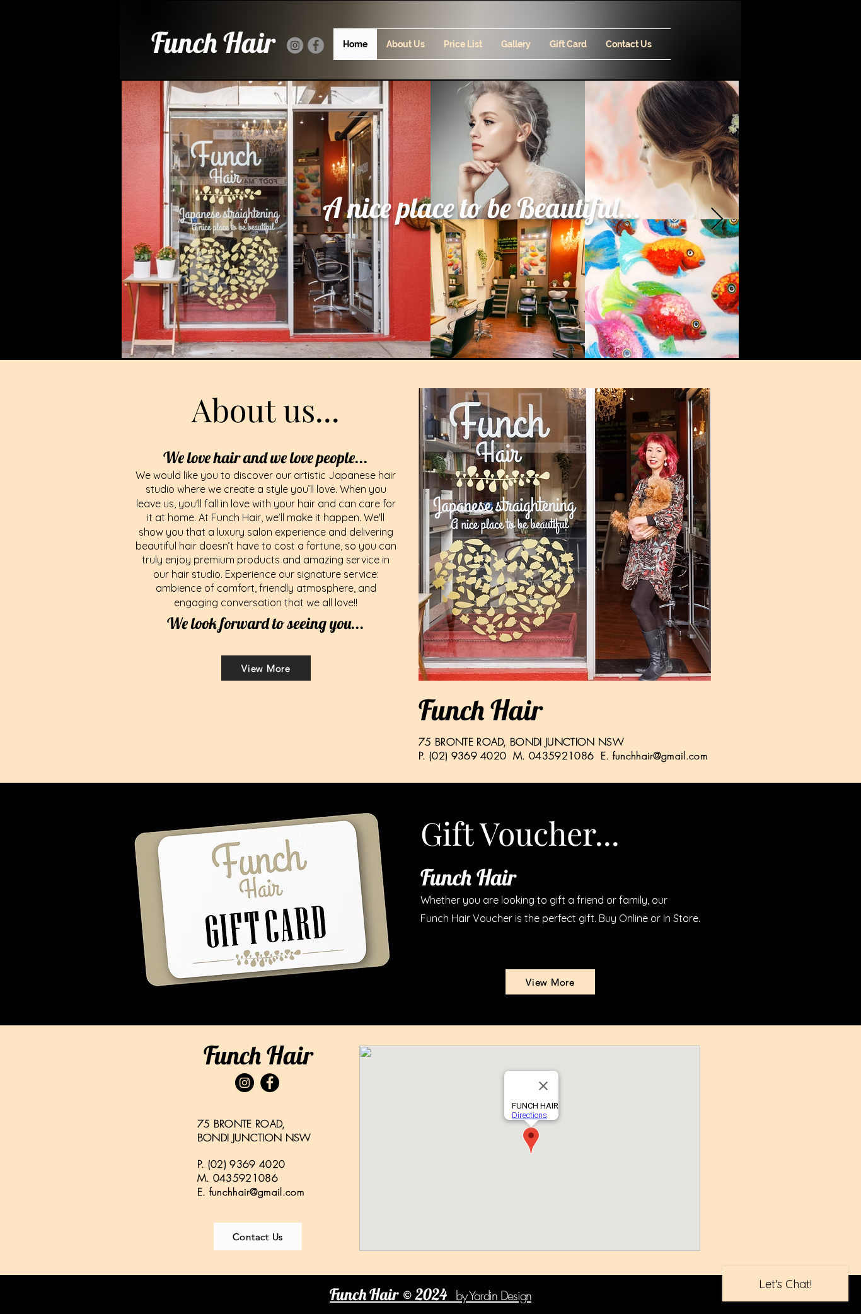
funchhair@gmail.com (660, 756)
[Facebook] (316, 45)
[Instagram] (295, 45)
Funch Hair (213, 42)
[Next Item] (717, 219)
